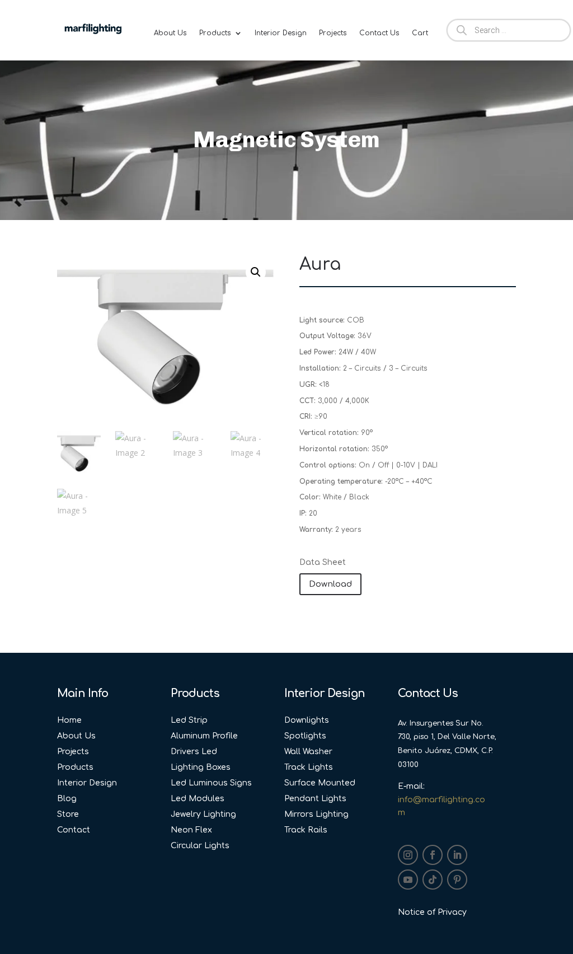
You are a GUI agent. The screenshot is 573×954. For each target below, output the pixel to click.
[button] (256, 272)
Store (68, 814)
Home (69, 720)
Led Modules (197, 798)
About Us (170, 33)
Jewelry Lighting (203, 814)
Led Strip (189, 720)
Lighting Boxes (201, 767)
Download (330, 584)
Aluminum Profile (204, 736)
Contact (73, 830)
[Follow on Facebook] (432, 855)
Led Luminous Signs (211, 783)
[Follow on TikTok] (432, 879)
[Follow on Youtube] (408, 879)
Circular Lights (200, 845)
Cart (420, 33)
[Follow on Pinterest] (457, 879)
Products (215, 33)
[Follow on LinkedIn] (457, 855)
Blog (67, 798)
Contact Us (379, 33)
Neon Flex (191, 830)
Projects (333, 33)
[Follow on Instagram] (408, 855)
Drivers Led (194, 751)
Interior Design (281, 33)
